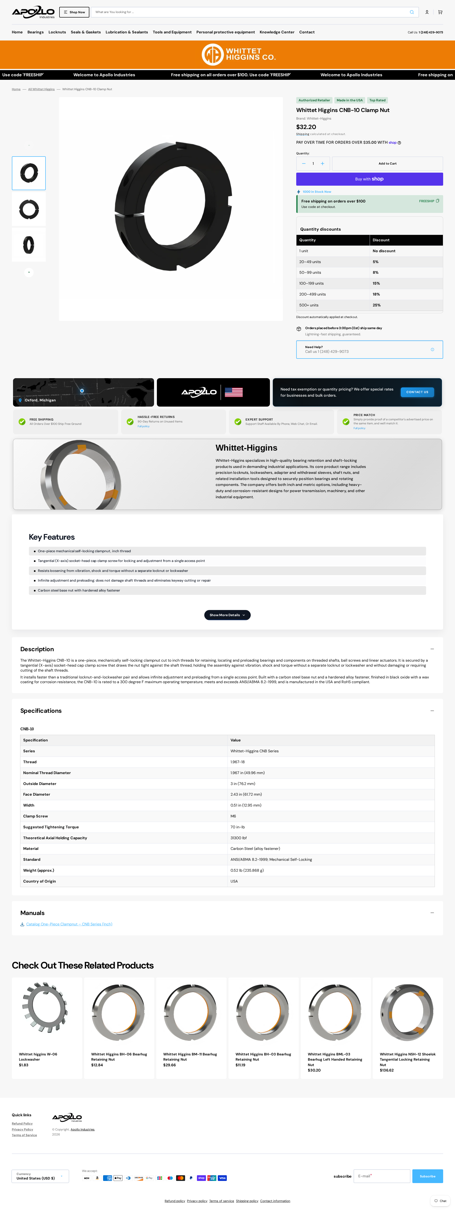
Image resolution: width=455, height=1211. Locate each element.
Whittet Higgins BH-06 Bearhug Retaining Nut (119, 1057)
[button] (427, 12)
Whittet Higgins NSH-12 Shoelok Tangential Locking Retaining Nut (408, 1059)
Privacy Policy (22, 1129)
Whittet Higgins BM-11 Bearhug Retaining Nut (190, 1057)
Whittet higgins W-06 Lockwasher (38, 1057)
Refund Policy (22, 1124)
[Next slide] (29, 272)
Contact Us (417, 392)
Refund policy (175, 1201)
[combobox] (255, 12)
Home (16, 89)
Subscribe (428, 1176)
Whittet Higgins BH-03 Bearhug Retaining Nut (263, 1057)
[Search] (413, 12)
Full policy (144, 426)
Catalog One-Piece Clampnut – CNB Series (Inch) (69, 924)
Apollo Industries (83, 1129)
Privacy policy (197, 1201)
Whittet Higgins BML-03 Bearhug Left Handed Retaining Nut (335, 1059)
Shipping (302, 134)
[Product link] (47, 1028)
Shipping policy (247, 1201)
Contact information (275, 1201)
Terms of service (221, 1201)
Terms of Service (24, 1135)
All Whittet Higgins (41, 89)
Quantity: (302, 153)
